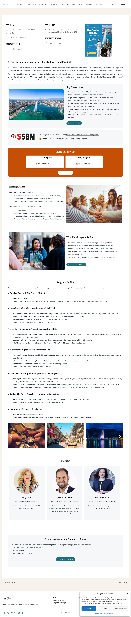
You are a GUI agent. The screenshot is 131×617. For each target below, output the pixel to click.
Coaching (19, 4)
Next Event (124, 583)
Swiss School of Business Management (63, 30)
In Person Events (55, 43)
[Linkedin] (19, 613)
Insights (88, 4)
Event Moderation (68, 4)
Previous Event (8, 583)
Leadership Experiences (37, 4)
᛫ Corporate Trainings (59, 603)
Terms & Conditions (108, 613)
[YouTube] (12, 613)
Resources (98, 4)
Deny (105, 608)
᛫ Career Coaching (58, 600)
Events (80, 4)
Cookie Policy (98, 613)
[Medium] (22, 613)
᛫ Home (54, 597)
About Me (110, 4)
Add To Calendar (17, 37)
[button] (127, 594)
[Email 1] (15, 613)
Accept (89, 608)
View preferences (120, 608)
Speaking (54, 4)
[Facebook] (4, 613)
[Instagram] (8, 613)
